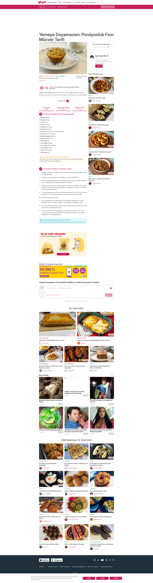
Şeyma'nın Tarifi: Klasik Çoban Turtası (51, 340)
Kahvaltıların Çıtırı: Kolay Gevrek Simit (49, 517)
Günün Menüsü (67, 2)
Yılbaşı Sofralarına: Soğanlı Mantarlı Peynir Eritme (93, 340)
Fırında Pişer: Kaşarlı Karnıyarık (98, 125)
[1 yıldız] (95, 47)
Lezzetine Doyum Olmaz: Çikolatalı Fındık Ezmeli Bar (101, 545)
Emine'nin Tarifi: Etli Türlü (96, 98)
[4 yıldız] (102, 47)
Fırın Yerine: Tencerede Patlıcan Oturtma (99, 179)
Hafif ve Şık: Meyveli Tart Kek (74, 544)
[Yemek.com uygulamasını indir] (44, 560)
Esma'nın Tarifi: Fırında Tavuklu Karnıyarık (74, 367)
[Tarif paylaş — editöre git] (63, 243)
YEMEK (41, 76)
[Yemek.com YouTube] (102, 560)
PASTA (66, 542)
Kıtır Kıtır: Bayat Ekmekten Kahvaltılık (47, 464)
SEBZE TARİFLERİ (60, 76)
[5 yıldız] (105, 47)
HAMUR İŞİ (67, 461)
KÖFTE (41, 542)
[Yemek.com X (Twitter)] (106, 560)
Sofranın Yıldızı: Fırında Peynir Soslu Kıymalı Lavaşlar (51, 367)
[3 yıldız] (100, 47)
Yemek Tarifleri (52, 2)
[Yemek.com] (42, 2)
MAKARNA (92, 514)
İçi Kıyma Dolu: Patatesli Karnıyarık (99, 152)
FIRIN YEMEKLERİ (43, 338)
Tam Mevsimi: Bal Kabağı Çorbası (50, 491)
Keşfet (83, 2)
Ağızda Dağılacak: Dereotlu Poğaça (76, 491)
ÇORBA (41, 488)
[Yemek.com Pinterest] (113, 560)
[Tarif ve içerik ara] (98, 2)
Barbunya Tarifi (52, 6)
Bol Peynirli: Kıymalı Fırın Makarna (101, 517)
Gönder (109, 295)
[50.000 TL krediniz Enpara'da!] (63, 272)
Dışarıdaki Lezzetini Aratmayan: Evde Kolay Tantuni (100, 464)
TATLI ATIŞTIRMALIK (95, 542)
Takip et (99, 66)
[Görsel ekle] (110, 288)
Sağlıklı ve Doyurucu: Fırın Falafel (75, 517)
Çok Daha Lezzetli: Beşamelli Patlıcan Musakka (99, 367)
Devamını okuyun (99, 63)
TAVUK (91, 461)
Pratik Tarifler (42, 6)
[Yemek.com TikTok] (98, 560)
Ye (74, 2)
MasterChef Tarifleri (62, 6)
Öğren (78, 2)
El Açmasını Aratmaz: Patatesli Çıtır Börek (76, 464)
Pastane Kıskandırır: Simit (98, 491)
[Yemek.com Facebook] (110, 560)
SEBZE (90, 95)
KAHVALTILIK (42, 461)
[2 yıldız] (97, 47)
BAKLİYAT (67, 514)
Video (59, 2)
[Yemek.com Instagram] (94, 560)
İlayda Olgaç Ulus (100, 56)
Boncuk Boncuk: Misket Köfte (49, 544)
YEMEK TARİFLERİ (49, 76)
